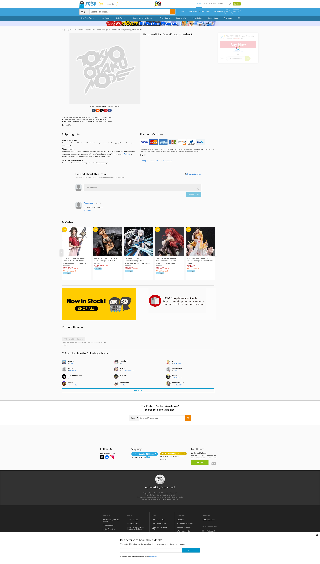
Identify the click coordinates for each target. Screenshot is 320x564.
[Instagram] (112, 457)
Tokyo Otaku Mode (158, 3)
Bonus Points (197, 18)
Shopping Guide (110, 4)
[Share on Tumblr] (94, 110)
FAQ (144, 161)
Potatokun (72, 370)
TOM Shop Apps (208, 520)
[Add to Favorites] (87, 229)
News (205, 4)
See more (138, 391)
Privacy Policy (132, 523)
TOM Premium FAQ (159, 523)
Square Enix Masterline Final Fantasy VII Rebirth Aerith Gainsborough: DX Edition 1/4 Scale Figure (74, 261)
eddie (71, 378)
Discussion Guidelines (193, 174)
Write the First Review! (74, 339)
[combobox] (130, 11)
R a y (123, 378)
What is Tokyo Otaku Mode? (111, 521)
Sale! (182, 12)
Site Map (180, 520)
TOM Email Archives (185, 523)
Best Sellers (205, 12)
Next (215, 252)
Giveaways (228, 18)
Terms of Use (154, 161)
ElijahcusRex (178, 378)
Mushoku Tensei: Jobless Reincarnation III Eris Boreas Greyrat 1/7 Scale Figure (167, 260)
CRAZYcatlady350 (127, 370)
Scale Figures (120, 18)
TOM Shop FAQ (158, 520)
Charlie (176, 370)
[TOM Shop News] (177, 300)
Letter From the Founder (109, 530)
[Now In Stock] (99, 304)
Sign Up (236, 4)
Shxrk (71, 363)
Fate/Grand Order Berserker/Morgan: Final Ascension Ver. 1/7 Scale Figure (137, 260)
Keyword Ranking (184, 527)
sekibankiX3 (178, 385)
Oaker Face (177, 363)
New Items (193, 12)
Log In (230, 4)
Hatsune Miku (181, 18)
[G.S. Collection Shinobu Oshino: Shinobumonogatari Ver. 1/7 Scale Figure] (200, 241)
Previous (61, 252)
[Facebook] (107, 457)
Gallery (212, 4)
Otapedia (221, 4)
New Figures (105, 18)
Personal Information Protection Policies (135, 528)
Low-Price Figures (87, 18)
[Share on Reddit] (98, 110)
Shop (199, 4)
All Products (218, 12)
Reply (89, 210)
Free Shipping (165, 18)
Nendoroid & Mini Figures (142, 18)
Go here (127, 154)
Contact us (167, 161)
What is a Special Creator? (183, 532)
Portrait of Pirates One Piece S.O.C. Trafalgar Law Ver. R (105, 259)
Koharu (124, 385)
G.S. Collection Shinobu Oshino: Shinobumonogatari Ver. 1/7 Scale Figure (200, 260)
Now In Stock (213, 18)
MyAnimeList (210, 531)
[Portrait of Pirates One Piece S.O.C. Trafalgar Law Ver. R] (107, 241)
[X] (102, 457)
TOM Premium (108, 525)
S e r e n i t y (73, 385)
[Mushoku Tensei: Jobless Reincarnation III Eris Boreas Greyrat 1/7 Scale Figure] (169, 241)
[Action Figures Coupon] (160, 23)
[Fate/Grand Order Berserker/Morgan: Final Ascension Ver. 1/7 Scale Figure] (138, 241)
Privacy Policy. (153, 557)
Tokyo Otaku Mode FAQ (159, 528)
